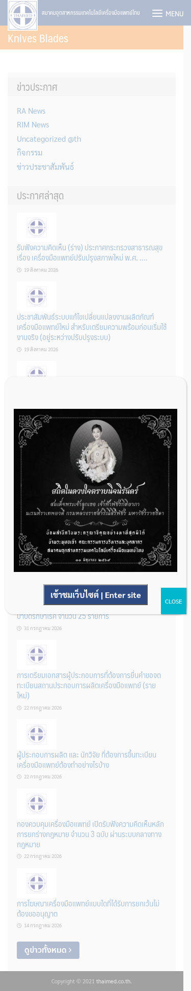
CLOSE (173, 601)
